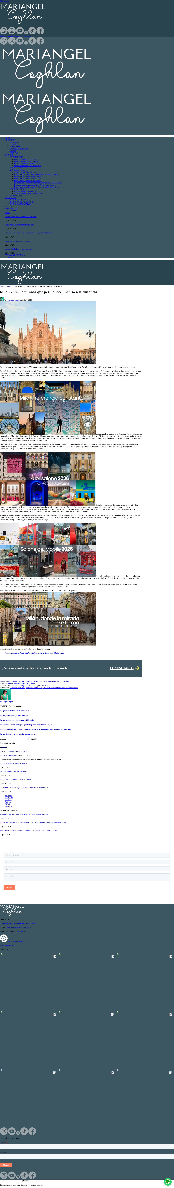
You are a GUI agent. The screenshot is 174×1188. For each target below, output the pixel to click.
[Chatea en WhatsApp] (168, 1182)
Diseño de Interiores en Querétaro (26, 161)
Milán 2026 (38, 681)
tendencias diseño (63, 681)
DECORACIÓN (15, 196)
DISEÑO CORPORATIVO (20, 204)
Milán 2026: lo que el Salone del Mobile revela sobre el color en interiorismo (28, 830)
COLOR (12, 211)
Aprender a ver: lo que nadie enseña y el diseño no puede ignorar (24, 814)
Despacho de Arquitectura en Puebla (27, 176)
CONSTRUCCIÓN (17, 189)
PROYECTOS (10, 198)
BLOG (7, 213)
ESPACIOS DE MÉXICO (15, 255)
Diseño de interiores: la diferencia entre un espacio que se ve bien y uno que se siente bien (35, 729)
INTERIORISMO (16, 157)
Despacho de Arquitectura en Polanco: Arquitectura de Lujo (36, 187)
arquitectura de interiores (9, 681)
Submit (25, 1181)
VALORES (13, 153)
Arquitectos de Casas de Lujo (25, 172)
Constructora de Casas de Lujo (25, 191)
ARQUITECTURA (17, 170)
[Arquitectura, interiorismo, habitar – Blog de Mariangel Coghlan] (23, 284)
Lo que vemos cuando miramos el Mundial (17, 720)
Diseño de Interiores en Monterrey (27, 164)
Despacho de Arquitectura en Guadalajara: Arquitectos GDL (36, 174)
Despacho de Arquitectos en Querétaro (28, 178)
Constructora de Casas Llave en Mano (28, 193)
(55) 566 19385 (13, 927)
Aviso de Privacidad (7, 945)
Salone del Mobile (49, 681)
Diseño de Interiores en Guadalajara (27, 166)
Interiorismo (3, 747)
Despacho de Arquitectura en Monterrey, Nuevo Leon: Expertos (38, 183)
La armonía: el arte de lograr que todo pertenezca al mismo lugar (26, 725)
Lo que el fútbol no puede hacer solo (18, 249)
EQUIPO (13, 144)
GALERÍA (9, 206)
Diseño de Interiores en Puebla (25, 159)
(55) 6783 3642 (21, 931)
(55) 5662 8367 (25, 927)
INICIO (8, 138)
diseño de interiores (26, 681)
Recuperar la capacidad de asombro (18, 241)
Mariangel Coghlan (14, 300)
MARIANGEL (15, 142)
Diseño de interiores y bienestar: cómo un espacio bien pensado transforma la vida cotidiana (44, 688)
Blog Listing (11, 286)
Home (2, 286)
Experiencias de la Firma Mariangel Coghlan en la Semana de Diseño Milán (34, 653)
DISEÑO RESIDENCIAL (19, 200)
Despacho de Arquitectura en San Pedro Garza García (34, 185)
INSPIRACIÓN (11, 208)
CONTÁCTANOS (122, 668)
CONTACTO (10, 257)
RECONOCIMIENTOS (18, 149)
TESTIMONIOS (15, 146)
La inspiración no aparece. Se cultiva (14, 716)
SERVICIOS (10, 155)
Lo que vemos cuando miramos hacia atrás (20, 217)
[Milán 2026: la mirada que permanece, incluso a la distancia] (48, 363)
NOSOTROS (10, 140)
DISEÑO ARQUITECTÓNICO (21, 202)
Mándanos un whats (15, 941)
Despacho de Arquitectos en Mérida (27, 181)
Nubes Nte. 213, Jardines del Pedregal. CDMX (17, 923)
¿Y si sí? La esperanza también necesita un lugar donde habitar (28, 233)
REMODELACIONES (18, 168)
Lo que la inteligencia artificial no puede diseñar (30, 686)
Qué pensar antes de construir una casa (19, 225)
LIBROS (12, 151)
